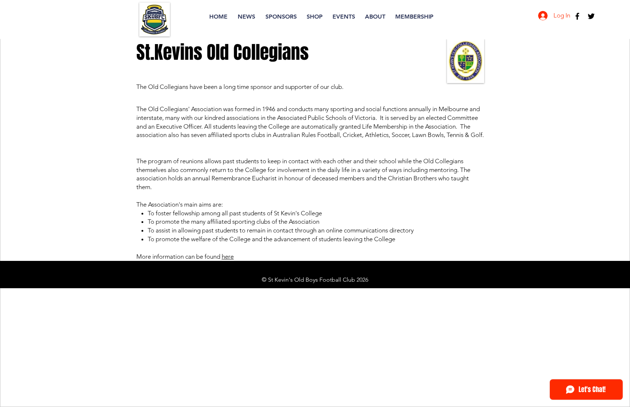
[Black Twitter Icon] (591, 16)
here (228, 256)
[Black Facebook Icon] (577, 16)
